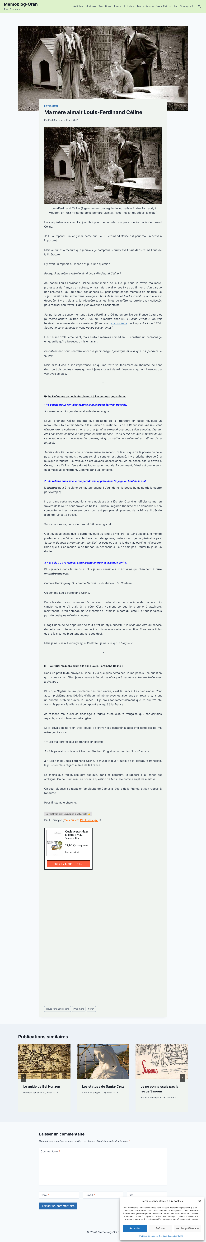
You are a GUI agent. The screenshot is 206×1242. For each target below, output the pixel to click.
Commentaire (50, 1151)
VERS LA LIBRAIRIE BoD (68, 864)
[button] (199, 1201)
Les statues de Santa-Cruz (103, 1086)
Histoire (91, 6)
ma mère (78, 1009)
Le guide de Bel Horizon (41, 1086)
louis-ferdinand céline (57, 1009)
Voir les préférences (187, 1228)
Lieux (117, 6)
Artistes (129, 6)
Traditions (104, 6)
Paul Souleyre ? (183, 6)
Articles (78, 6)
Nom (45, 1195)
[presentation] (44, 1061)
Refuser (160, 1228)
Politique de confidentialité (171, 1236)
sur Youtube (119, 323)
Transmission (145, 6)
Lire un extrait (72, 851)
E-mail (89, 1195)
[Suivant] (182, 1078)
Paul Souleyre (55, 120)
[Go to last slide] (23, 1078)
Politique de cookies (148, 1236)
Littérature (51, 106)
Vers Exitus (163, 6)
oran (91, 1009)
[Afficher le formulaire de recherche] (199, 6)
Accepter (134, 1228)
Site (130, 1195)
